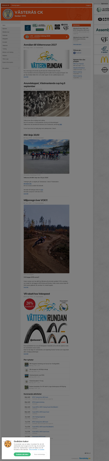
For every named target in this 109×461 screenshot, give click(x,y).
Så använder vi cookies (36, 449)
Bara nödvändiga (39, 454)
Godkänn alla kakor (22, 454)
